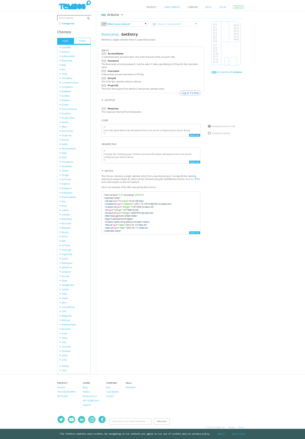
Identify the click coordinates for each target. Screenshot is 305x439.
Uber (64, 302)
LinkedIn (66, 214)
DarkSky (66, 95)
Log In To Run (190, 93)
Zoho (64, 359)
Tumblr (65, 289)
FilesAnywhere (69, 148)
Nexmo (65, 232)
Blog (208, 7)
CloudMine (67, 78)
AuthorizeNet (68, 56)
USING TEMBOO (172, 7)
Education (131, 387)
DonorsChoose (69, 109)
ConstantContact (70, 82)
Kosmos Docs (90, 396)
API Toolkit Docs (91, 400)
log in (222, 7)
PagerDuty (67, 254)
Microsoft (66, 223)
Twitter (65, 298)
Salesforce (67, 267)
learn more (239, 433)
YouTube (66, 346)
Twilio (64, 293)
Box (63, 69)
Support (87, 404)
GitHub (65, 170)
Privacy (231, 427)
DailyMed (66, 91)
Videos (86, 391)
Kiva (64, 201)
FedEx (64, 144)
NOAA (65, 236)
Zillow (65, 355)
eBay (64, 126)
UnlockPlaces (68, 307)
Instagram (67, 188)
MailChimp (67, 219)
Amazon (66, 51)
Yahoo (65, 337)
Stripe (64, 280)
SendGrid (66, 271)
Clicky (64, 73)
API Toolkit (62, 396)
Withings (66, 320)
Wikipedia (66, 315)
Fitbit (64, 153)
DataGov (66, 100)
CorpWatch (67, 87)
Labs (64, 370)
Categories (68, 23)
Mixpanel (66, 227)
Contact (110, 396)
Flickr (64, 157)
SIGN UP (238, 7)
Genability (67, 166)
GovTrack (66, 179)
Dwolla (65, 122)
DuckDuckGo (68, 117)
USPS (64, 311)
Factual (65, 139)
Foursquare (67, 161)
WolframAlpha (69, 324)
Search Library (66, 17)
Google (65, 175)
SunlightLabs (68, 285)
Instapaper (67, 192)
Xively (64, 333)
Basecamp (67, 60)
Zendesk (66, 351)
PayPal (65, 258)
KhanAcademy (69, 197)
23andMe (66, 47)
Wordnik (66, 329)
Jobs (108, 387)
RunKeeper (67, 263)
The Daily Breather (66, 391)
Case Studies (112, 391)
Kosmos (61, 387)
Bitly (64, 65)
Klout (64, 205)
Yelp (64, 342)
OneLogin (66, 249)
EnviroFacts (67, 131)
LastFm (65, 210)
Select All (194, 135)
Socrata (65, 276)
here (191, 179)
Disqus (65, 104)
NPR (64, 241)
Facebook (66, 135)
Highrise (66, 183)
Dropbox (66, 113)
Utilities (65, 366)
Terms (241, 427)
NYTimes (66, 245)
